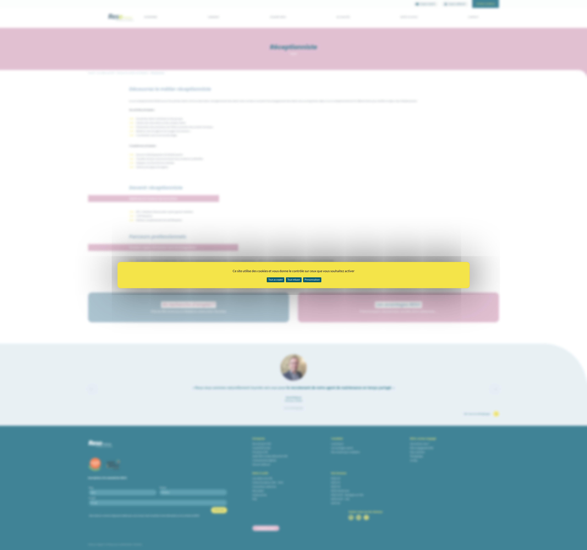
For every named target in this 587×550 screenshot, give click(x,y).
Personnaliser (312, 279)
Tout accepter (275, 279)
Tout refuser (293, 279)
